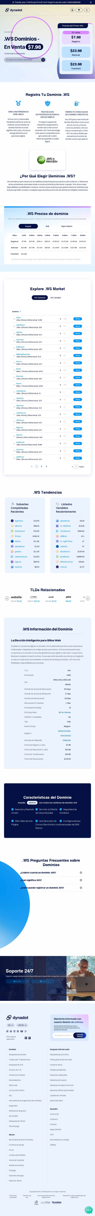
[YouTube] (21, 1031)
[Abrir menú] (87, 10)
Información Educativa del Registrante (46, 1196)
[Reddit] (26, 1031)
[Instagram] (11, 1031)
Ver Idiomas (66, 712)
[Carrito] (79, 10)
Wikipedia (67, 740)
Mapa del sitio (55, 1129)
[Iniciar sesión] (72, 10)
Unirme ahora (80, 1035)
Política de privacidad (13, 1196)
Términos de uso (27, 1196)
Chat (44, 981)
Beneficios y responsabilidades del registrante (74, 1196)
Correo (18, 981)
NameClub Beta (56, 1100)
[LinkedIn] (14, 1031)
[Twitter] (18, 1031)
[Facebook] (7, 1031)
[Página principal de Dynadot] (13, 10)
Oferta (77, 319)
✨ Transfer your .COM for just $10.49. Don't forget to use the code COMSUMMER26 (46, 2)
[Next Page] (46, 466)
